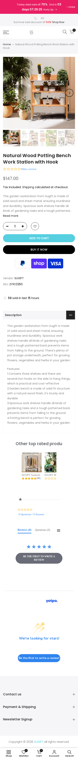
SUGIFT (19, 278)
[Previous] (9, 93)
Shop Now (58, 22)
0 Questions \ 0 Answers (31, 514)
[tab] (24, 530)
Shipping (28, 187)
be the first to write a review (39, 558)
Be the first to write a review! (39, 658)
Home (7, 44)
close (71, 7)
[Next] (69, 93)
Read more (10, 216)
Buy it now (39, 250)
